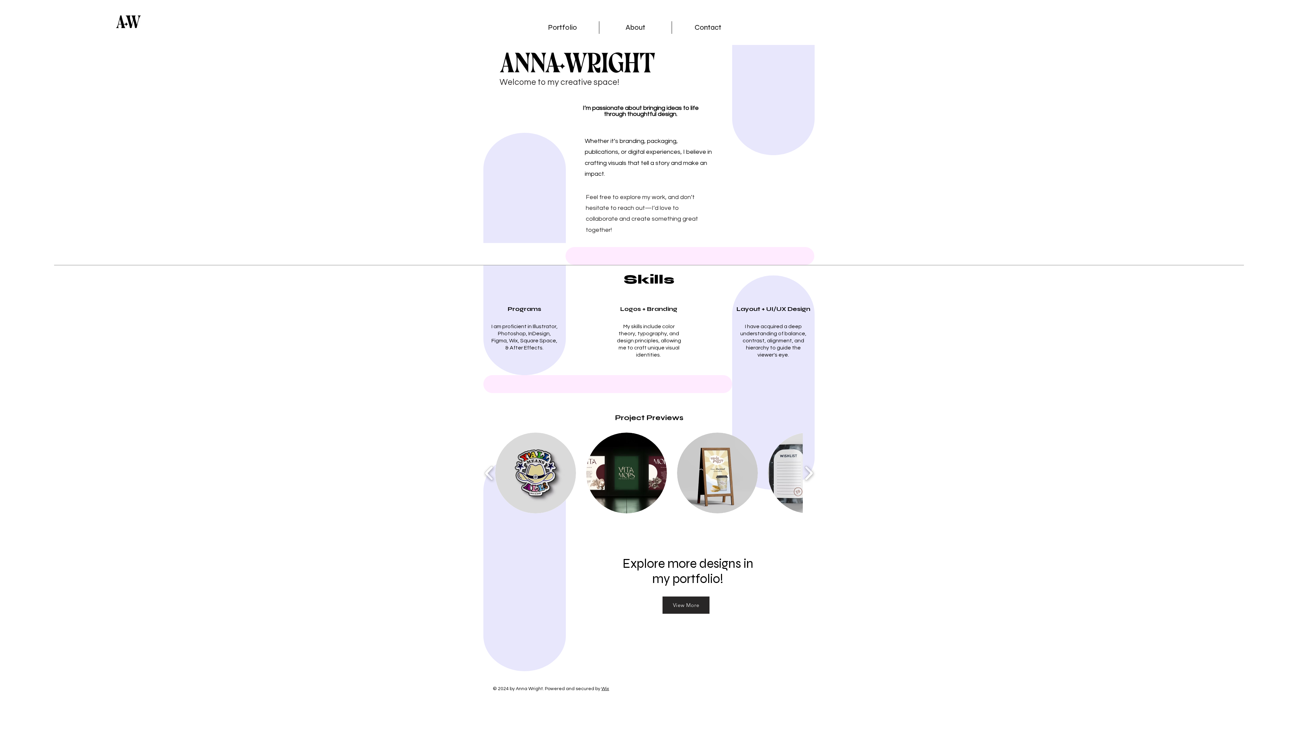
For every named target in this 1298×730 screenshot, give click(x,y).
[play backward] (489, 473)
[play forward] (808, 473)
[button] (535, 473)
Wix (605, 688)
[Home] (128, 22)
